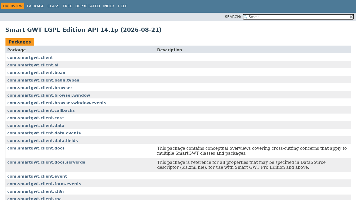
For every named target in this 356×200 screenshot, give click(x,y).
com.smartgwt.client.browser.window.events (56, 103)
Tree (67, 6)
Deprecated (87, 6)
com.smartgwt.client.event (37, 176)
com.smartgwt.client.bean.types (43, 80)
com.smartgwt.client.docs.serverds (46, 162)
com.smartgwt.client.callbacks (41, 110)
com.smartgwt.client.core (35, 118)
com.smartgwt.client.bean (36, 72)
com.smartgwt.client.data (35, 125)
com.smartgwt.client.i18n (35, 191)
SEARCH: (233, 17)
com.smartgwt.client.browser (39, 87)
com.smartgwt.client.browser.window (48, 95)
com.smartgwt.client (30, 57)
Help (122, 6)
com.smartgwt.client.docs (36, 148)
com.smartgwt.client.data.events (44, 133)
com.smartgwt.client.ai (32, 65)
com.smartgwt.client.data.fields (42, 140)
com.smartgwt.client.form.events (44, 184)
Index (109, 6)
